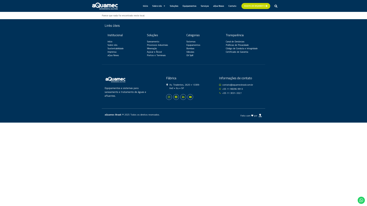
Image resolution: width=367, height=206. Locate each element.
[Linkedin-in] (183, 97)
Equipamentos (189, 6)
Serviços (205, 6)
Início (145, 6)
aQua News (218, 6)
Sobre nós (157, 6)
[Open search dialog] (276, 6)
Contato (232, 6)
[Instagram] (169, 97)
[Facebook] (176, 97)
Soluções (174, 6)
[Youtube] (190, 97)
